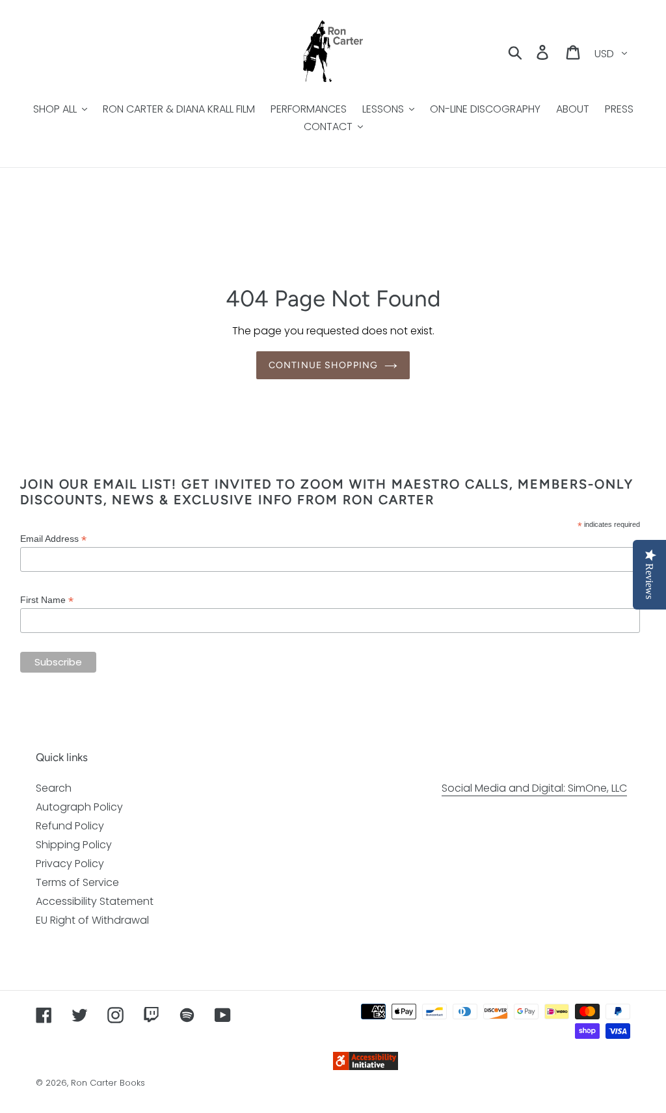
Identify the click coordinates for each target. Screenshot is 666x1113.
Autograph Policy (79, 806)
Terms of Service (77, 882)
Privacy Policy (70, 863)
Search (54, 788)
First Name (46, 600)
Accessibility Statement (94, 901)
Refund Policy (70, 825)
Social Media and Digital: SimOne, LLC (534, 788)
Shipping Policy (74, 844)
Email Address (53, 539)
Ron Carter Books (108, 1083)
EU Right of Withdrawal (92, 920)
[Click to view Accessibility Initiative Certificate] (365, 1066)
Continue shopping (323, 365)
